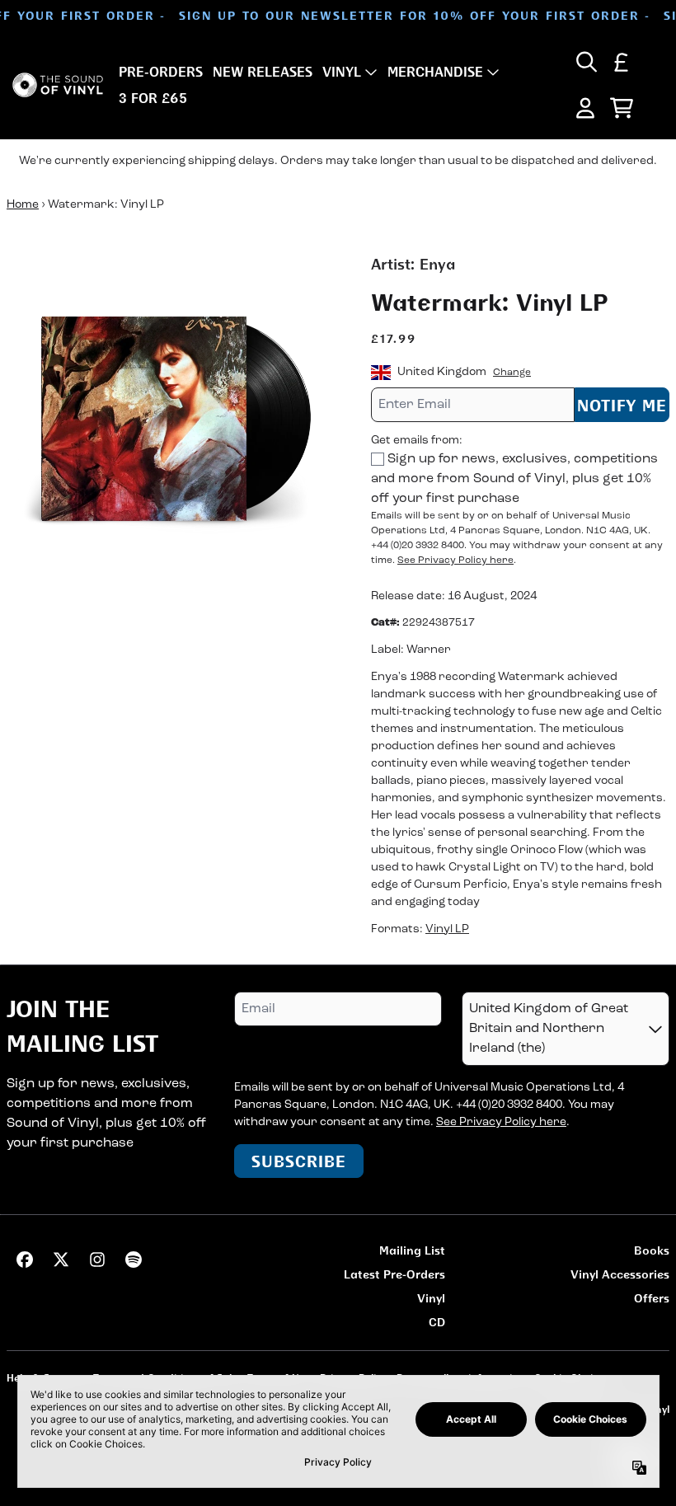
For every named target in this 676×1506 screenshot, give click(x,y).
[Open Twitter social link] (61, 1259)
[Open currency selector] (621, 62)
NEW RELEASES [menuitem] (262, 71)
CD (437, 1322)
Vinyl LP (447, 929)
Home (23, 205)
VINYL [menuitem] (341, 71)
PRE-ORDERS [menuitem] (161, 71)
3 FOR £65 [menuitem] (153, 98)
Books (651, 1250)
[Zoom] (172, 418)
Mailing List (412, 1250)
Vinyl (431, 1298)
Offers (651, 1298)
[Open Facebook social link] (25, 1259)
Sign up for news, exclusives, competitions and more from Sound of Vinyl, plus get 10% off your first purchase (514, 479)
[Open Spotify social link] (133, 1259)
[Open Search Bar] (585, 61)
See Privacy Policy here (455, 560)
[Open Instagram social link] (97, 1259)
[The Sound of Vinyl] (58, 85)
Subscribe (298, 1161)
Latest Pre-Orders (394, 1274)
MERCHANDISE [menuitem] (435, 71)
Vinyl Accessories (619, 1274)
